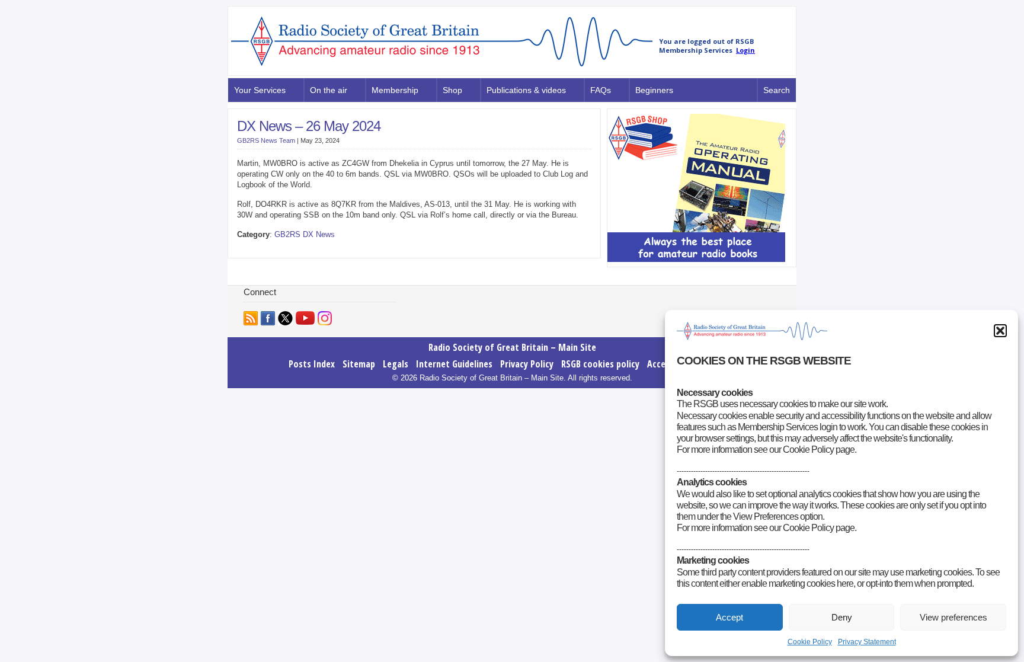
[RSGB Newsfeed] (251, 318)
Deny (841, 617)
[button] (1000, 331)
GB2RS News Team (266, 140)
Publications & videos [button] (526, 90)
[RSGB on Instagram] (325, 318)
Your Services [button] (260, 90)
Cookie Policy (810, 642)
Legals (395, 363)
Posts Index (312, 363)
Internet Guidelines (454, 363)
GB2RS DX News (304, 234)
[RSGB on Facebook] (268, 318)
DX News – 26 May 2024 (308, 126)
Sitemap (359, 363)
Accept (729, 617)
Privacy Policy (526, 363)
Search (776, 90)
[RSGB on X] (285, 318)
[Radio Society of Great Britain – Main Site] (441, 67)
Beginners (654, 90)
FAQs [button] (600, 90)
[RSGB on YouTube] (305, 318)
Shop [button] (452, 90)
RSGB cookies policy (600, 363)
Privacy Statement (867, 642)
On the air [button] (328, 90)
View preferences (953, 617)
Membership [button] (395, 90)
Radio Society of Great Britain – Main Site (512, 347)
